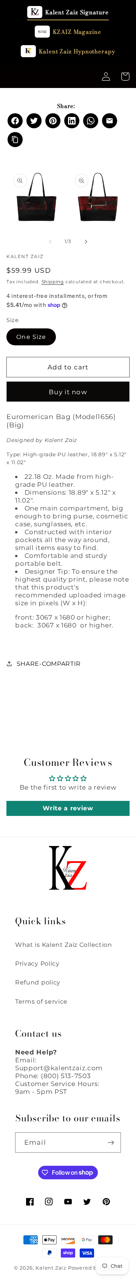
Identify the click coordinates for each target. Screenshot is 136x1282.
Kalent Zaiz (51, 1268)
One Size (31, 336)
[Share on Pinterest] (52, 120)
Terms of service (41, 1001)
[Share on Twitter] (34, 120)
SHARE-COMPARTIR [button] (49, 663)
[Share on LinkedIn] (71, 120)
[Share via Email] (109, 120)
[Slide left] (50, 241)
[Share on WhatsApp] (90, 120)
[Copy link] (15, 139)
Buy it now (68, 392)
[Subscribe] (111, 1142)
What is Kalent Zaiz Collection (63, 944)
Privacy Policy (37, 963)
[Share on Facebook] (15, 120)
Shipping (53, 281)
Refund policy (37, 982)
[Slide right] (85, 241)
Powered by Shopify (95, 1268)
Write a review (68, 808)
